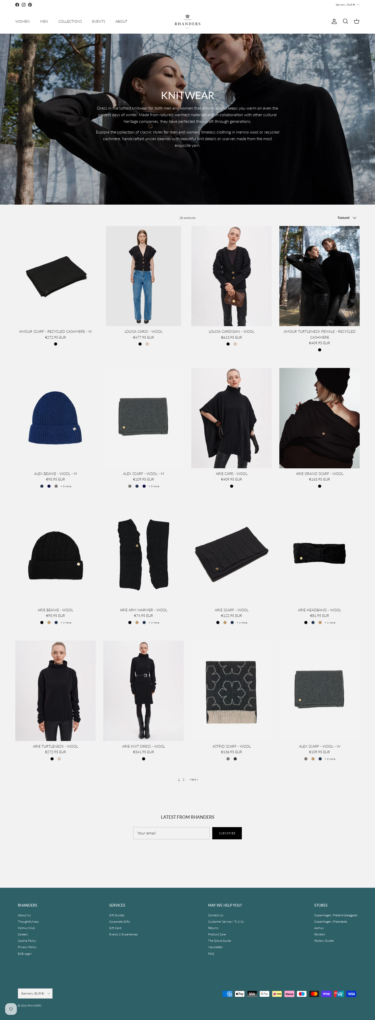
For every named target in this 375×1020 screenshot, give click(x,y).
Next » (194, 779)
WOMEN (22, 21)
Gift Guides (116, 915)
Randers (319, 934)
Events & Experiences (123, 934)
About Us (24, 915)
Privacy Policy (27, 947)
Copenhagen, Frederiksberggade (335, 915)
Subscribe (227, 833)
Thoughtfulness (28, 921)
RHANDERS (34, 1005)
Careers (23, 934)
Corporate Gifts (119, 921)
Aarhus (319, 928)
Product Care (217, 934)
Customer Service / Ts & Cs (226, 921)
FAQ (211, 954)
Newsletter (215, 947)
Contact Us (215, 915)
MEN (44, 21)
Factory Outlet (324, 941)
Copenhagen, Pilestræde (330, 921)
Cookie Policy (27, 941)
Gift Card (115, 928)
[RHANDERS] (187, 21)
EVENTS (98, 21)
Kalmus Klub (26, 928)
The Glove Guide (219, 941)
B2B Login (25, 954)
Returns (213, 928)
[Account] (333, 21)
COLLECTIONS (70, 21)
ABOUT (121, 21)
